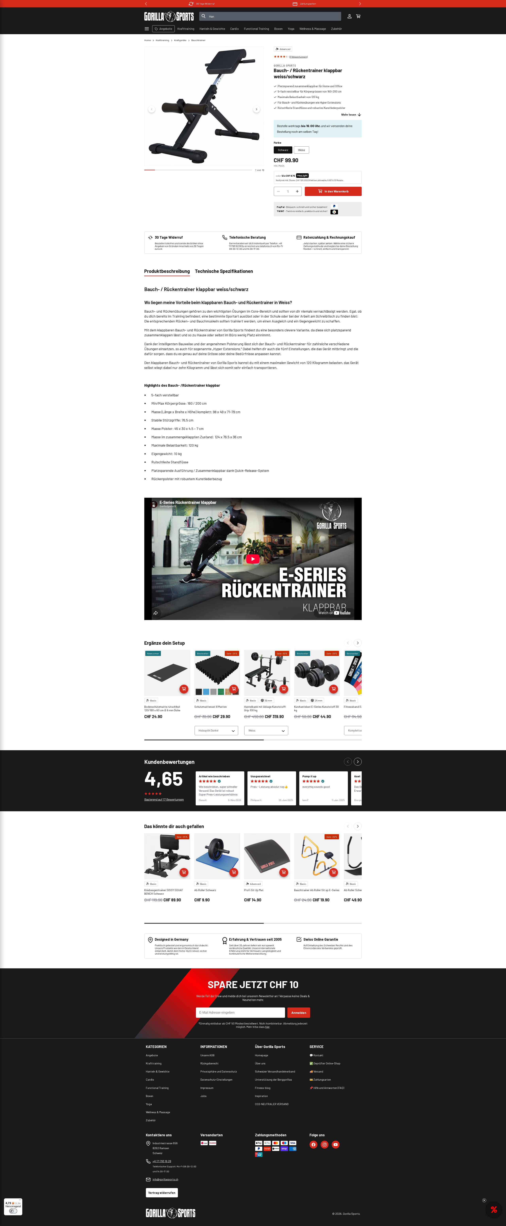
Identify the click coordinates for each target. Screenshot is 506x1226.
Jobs (203, 1096)
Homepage (261, 1055)
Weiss (301, 150)
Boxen (149, 1096)
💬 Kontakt (316, 1055)
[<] (145, 4)
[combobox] (270, 16)
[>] (360, 4)
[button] (358, 16)
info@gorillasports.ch (165, 1179)
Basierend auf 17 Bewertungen (164, 799)
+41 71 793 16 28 (162, 1161)
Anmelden (298, 1012)
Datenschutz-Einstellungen (216, 1079)
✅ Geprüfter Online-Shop (325, 1063)
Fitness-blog (262, 1087)
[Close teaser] (484, 1200)
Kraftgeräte (180, 40)
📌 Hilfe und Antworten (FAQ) (327, 1087)
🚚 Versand (316, 1071)
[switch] (13, 1211)
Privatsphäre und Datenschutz (218, 1071)
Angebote (152, 1055)
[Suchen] (203, 16)
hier (267, 1026)
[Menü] (20, 1200)
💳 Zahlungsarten (320, 1079)
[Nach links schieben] (151, 109)
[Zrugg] (348, 643)
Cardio (150, 1079)
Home (147, 40)
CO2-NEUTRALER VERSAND (272, 1104)
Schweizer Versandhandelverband (275, 1071)
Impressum (206, 1087)
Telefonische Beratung (308, 3)
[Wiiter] (358, 643)
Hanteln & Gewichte (157, 1071)
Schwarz (283, 150)
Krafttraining (162, 40)
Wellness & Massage (158, 1112)
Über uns (260, 1063)
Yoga (149, 1104)
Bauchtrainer (198, 40)
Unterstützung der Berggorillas (273, 1079)
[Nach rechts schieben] (256, 109)
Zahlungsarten (205, 3)
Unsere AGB (207, 1055)
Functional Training (157, 1087)
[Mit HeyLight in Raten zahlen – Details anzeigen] (312, 175)
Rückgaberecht (209, 1063)
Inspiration (261, 1096)
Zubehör (151, 1120)
